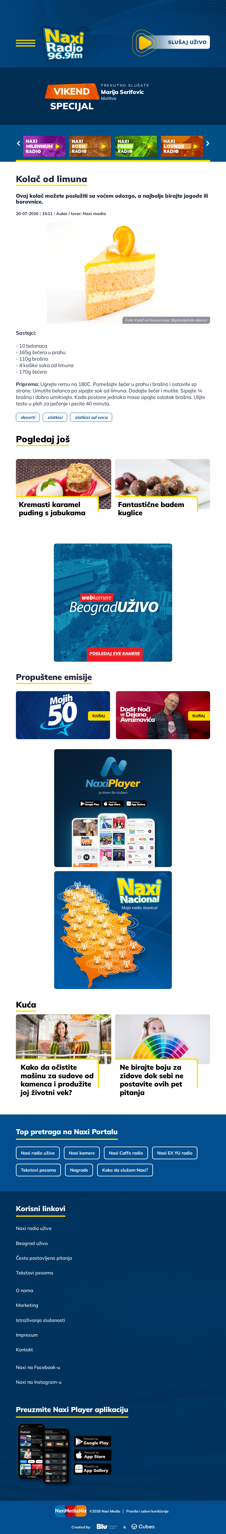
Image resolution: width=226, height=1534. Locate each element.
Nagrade (79, 1170)
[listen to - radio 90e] (182, 146)
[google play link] (93, 1442)
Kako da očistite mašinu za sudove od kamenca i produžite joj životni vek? (57, 1080)
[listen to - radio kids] (136, 146)
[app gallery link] (93, 1469)
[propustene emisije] (63, 715)
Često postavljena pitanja (44, 1258)
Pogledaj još (43, 439)
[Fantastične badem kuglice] (162, 484)
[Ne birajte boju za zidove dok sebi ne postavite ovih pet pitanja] (162, 1039)
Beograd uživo (32, 1243)
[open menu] (25, 43)
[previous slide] (18, 143)
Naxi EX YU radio (174, 1153)
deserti (28, 417)
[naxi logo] (65, 43)
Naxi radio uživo (38, 1153)
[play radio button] (171, 44)
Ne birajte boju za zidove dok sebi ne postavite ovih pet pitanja (151, 1080)
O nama (24, 1290)
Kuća (26, 1004)
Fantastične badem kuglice (151, 508)
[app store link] (93, 1455)
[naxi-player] (113, 808)
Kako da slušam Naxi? (125, 1170)
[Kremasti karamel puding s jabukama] (63, 484)
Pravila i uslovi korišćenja (147, 1511)
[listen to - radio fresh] (44, 146)
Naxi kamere (82, 1153)
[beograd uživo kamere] (113, 603)
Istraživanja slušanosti (40, 1320)
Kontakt (24, 1350)
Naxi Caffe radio (126, 1153)
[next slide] (208, 143)
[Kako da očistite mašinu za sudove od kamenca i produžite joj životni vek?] (63, 1039)
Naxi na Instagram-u (39, 1382)
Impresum (27, 1335)
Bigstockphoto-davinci (189, 320)
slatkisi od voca (91, 417)
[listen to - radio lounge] (90, 146)
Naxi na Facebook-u (38, 1367)
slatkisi (54, 417)
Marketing (27, 1305)
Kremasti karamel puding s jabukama (52, 508)
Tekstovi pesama (38, 1170)
